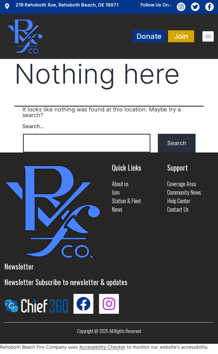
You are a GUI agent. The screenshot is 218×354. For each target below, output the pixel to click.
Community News (184, 192)
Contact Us (177, 209)
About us (120, 183)
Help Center (178, 200)
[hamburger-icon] (208, 36)
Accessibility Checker (102, 347)
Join (116, 192)
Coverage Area (181, 183)
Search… (33, 126)
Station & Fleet (126, 200)
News (117, 209)
